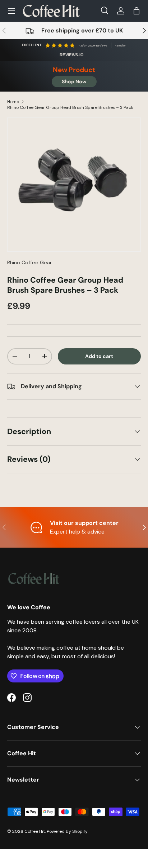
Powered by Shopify (67, 831)
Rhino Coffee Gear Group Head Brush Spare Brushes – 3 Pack (70, 107)
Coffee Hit (34, 831)
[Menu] (11, 11)
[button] (136, 11)
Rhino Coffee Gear (29, 262)
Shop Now (74, 81)
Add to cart (99, 356)
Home (13, 102)
